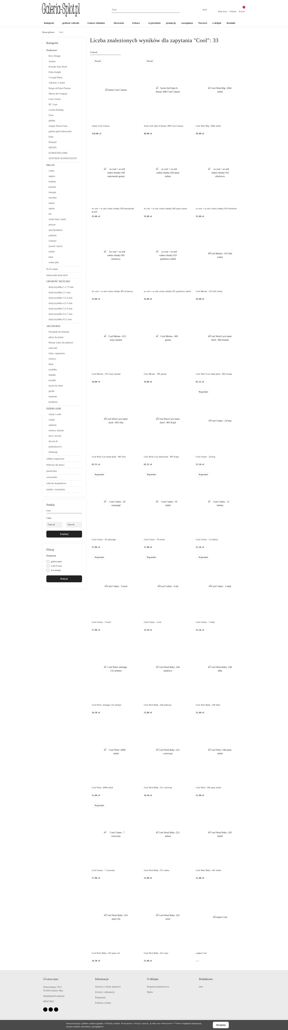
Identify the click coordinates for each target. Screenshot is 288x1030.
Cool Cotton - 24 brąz (205, 457)
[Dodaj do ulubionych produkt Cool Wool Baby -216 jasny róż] (137, 888)
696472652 (48, 1001)
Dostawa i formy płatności (108, 986)
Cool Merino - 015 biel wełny (209, 291)
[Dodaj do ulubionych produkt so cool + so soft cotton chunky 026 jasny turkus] (188, 144)
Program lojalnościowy (158, 986)
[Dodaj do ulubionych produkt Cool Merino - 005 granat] (188, 309)
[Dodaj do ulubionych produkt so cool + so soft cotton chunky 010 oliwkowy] (240, 144)
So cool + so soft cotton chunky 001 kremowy (112, 291)
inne (201, 986)
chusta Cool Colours (101, 126)
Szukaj (64, 534)
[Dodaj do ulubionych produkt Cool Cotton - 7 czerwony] (137, 806)
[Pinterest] (56, 1009)
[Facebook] (45, 1009)
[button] (137, 23)
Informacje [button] (102, 979)
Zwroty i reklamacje (105, 992)
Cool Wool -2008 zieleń (102, 787)
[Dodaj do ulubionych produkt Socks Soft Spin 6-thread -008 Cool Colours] (188, 61)
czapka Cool (201, 953)
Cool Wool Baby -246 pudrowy (158, 705)
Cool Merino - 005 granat (155, 374)
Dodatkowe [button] (206, 979)
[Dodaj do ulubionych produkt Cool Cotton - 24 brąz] (240, 392)
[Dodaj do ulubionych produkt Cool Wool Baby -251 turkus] (188, 806)
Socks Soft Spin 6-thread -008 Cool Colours (163, 126)
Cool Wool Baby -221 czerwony (158, 787)
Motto (150, 992)
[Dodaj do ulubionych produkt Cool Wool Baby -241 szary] (188, 888)
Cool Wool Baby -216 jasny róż (106, 953)
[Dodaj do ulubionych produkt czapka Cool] (240, 888)
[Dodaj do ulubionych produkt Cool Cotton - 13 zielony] (240, 475)
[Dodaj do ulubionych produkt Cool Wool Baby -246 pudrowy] (188, 640)
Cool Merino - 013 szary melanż (106, 374)
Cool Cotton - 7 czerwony (103, 870)
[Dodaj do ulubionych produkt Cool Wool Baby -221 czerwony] (188, 723)
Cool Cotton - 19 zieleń (154, 539)
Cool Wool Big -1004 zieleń (208, 126)
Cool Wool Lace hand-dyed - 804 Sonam (214, 374)
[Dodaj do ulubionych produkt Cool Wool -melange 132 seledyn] (137, 640)
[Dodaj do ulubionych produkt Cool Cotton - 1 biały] (240, 557)
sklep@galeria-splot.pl (53, 996)
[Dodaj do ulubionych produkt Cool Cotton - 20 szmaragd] (137, 475)
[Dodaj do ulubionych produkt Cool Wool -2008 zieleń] (137, 723)
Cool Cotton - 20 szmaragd (104, 539)
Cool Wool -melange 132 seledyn (106, 705)
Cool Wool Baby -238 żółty (208, 705)
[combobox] (105, 52)
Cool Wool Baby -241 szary (156, 953)
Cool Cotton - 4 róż (152, 622)
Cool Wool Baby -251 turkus (156, 870)
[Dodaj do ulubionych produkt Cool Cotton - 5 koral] (137, 557)
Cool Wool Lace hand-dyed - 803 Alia (109, 457)
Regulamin (100, 997)
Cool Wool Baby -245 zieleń (208, 870)
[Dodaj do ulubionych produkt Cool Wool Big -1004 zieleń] (240, 61)
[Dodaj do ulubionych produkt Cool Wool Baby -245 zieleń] (240, 806)
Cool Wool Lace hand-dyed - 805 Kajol (161, 457)
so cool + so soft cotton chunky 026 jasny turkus (165, 208)
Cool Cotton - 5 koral (101, 622)
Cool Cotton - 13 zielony (207, 539)
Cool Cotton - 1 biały (205, 622)
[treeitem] (64, 50)
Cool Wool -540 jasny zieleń (208, 787)
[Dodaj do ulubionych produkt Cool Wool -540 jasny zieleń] (240, 723)
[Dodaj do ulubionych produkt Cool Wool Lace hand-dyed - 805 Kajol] (188, 392)
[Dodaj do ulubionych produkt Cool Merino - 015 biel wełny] (240, 227)
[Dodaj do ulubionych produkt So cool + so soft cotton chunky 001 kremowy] (137, 227)
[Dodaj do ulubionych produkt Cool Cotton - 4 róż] (188, 557)
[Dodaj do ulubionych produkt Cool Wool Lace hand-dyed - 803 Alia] (137, 392)
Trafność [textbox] (94, 52)
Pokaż (64, 578)
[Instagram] (51, 1009)
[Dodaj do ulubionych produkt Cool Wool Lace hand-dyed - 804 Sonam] (240, 309)
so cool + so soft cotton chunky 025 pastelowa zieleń (167, 291)
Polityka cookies (103, 1003)
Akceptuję (220, 1025)
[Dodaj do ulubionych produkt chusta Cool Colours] (137, 61)
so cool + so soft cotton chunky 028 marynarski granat (113, 210)
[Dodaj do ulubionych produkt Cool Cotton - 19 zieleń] (188, 475)
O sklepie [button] (153, 979)
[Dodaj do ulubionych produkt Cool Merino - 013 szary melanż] (137, 309)
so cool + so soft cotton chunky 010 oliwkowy (216, 208)
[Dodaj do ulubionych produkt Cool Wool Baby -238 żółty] (240, 640)
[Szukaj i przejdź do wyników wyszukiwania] (178, 9)
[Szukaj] (81, 511)
